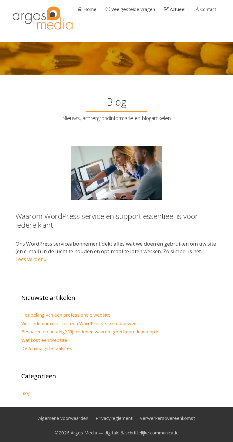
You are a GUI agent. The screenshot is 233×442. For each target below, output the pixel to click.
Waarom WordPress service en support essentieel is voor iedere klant (106, 220)
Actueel (177, 9)
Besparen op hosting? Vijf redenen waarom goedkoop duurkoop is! (90, 331)
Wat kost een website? (45, 340)
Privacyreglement (114, 418)
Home (89, 9)
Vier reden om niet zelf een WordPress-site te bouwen (79, 323)
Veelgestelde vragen (132, 9)
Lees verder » (30, 259)
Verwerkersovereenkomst (167, 418)
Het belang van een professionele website (65, 315)
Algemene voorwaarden (63, 418)
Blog (26, 393)
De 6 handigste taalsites (46, 348)
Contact (207, 9)
